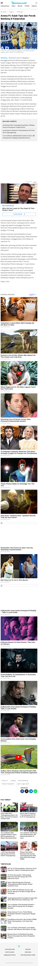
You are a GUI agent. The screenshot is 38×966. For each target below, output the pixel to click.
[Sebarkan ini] (22, 791)
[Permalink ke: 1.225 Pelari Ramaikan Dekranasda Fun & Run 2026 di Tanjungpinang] (9, 846)
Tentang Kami (10, 949)
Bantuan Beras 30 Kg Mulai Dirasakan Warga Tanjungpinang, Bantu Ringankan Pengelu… (21, 936)
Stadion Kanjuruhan (8, 784)
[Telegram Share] (31, 791)
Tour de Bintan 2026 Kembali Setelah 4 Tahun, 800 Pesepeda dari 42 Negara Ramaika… (21, 906)
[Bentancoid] (19, 3)
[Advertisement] (19, 162)
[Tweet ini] (27, 791)
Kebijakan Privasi (10, 955)
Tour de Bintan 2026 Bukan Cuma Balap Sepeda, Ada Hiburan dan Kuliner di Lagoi (22, 928)
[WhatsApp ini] (35, 791)
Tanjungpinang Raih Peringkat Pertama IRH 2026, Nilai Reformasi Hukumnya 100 (22, 899)
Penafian (28, 952)
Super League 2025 (23, 784)
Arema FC (5, 780)
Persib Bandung (23, 780)
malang (13, 780)
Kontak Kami (9, 952)
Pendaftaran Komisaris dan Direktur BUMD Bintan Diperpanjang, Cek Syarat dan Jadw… (22, 921)
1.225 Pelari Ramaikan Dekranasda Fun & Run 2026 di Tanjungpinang (8, 853)
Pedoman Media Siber (28, 955)
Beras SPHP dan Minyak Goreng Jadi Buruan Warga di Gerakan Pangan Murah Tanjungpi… (21, 891)
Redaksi (28, 949)
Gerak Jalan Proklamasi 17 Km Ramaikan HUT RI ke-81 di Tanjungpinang (28, 815)
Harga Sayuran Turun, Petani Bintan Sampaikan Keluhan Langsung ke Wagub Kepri (21, 913)
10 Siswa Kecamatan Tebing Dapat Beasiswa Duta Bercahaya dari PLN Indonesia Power (19, 876)
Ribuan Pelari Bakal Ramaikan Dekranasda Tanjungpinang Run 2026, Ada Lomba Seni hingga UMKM (28, 855)
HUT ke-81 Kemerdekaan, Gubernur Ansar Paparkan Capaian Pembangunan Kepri (22, 869)
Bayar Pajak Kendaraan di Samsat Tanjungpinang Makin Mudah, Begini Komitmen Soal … (20, 884)
